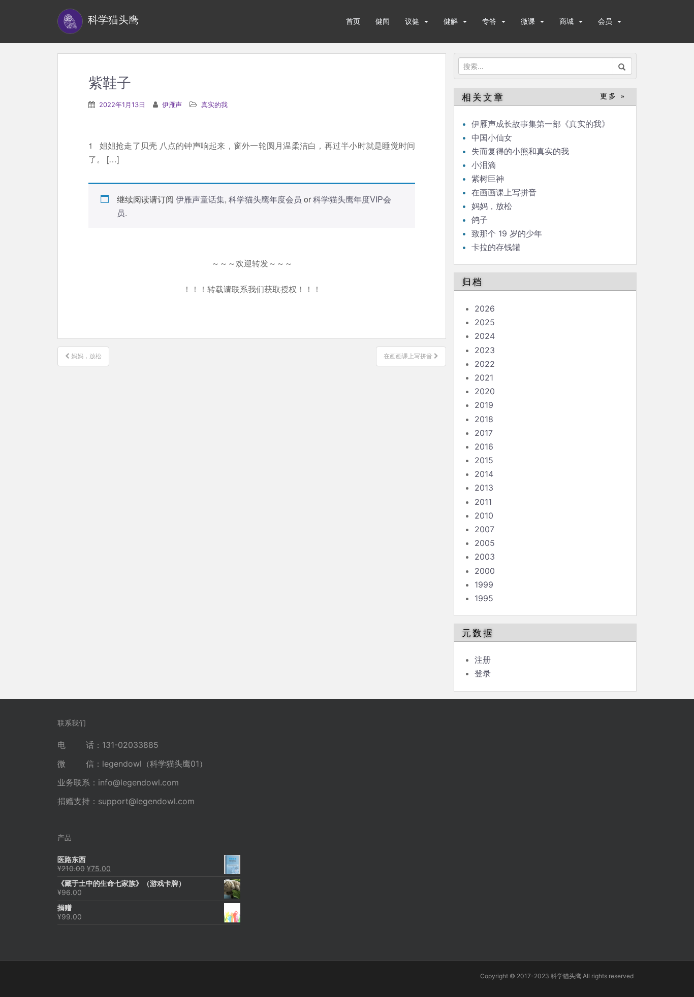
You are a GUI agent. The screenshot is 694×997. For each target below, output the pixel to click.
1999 (484, 584)
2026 (485, 308)
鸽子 (479, 220)
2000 (485, 571)
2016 (484, 446)
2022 (485, 364)
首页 (353, 21)
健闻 (382, 21)
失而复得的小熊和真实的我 (520, 151)
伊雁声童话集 (200, 199)
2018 (484, 419)
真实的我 (214, 104)
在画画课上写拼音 (504, 192)
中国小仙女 (491, 137)
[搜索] (622, 66)
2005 (485, 543)
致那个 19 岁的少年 (506, 233)
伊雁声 (172, 104)
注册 (483, 660)
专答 (489, 21)
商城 (566, 21)
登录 (483, 673)
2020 (485, 391)
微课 (528, 21)
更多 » (613, 96)
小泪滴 (483, 165)
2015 (484, 460)
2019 (484, 405)
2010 (484, 515)
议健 (412, 21)
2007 (484, 529)
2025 (485, 322)
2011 (483, 502)
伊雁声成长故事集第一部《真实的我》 (540, 124)
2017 (484, 433)
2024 (485, 336)
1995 (484, 598)
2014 (484, 474)
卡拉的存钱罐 (495, 247)
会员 (605, 21)
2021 (484, 377)
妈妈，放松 (491, 206)
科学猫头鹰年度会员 (265, 199)
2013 (484, 488)
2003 (485, 557)
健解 (451, 21)
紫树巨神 (487, 179)
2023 (485, 350)
